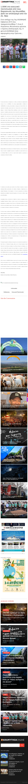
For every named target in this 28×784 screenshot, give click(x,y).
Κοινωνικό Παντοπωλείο (18, 292)
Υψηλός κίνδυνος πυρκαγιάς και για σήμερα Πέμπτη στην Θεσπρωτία (13, 497)
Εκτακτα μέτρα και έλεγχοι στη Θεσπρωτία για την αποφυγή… (15, 771)
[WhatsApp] (23, 67)
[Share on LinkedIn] (10, 67)
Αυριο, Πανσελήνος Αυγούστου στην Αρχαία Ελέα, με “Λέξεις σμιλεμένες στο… (13, 479)
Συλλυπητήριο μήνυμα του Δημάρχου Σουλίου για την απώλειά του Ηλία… (13, 406)
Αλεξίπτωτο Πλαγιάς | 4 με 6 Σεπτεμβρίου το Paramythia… (16, 763)
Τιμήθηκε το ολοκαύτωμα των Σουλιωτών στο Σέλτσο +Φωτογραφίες (13, 658)
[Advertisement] (14, 87)
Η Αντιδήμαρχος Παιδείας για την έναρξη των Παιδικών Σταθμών (16, 755)
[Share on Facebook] (4, 67)
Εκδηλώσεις (7, 292)
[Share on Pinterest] (14, 67)
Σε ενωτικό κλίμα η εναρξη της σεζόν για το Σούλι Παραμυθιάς (13, 723)
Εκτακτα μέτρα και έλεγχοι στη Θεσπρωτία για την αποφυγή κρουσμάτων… (14, 388)
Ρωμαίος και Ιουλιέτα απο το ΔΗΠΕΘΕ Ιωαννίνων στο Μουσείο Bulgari (12, 442)
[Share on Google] (7, 67)
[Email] (20, 67)
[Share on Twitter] (17, 67)
